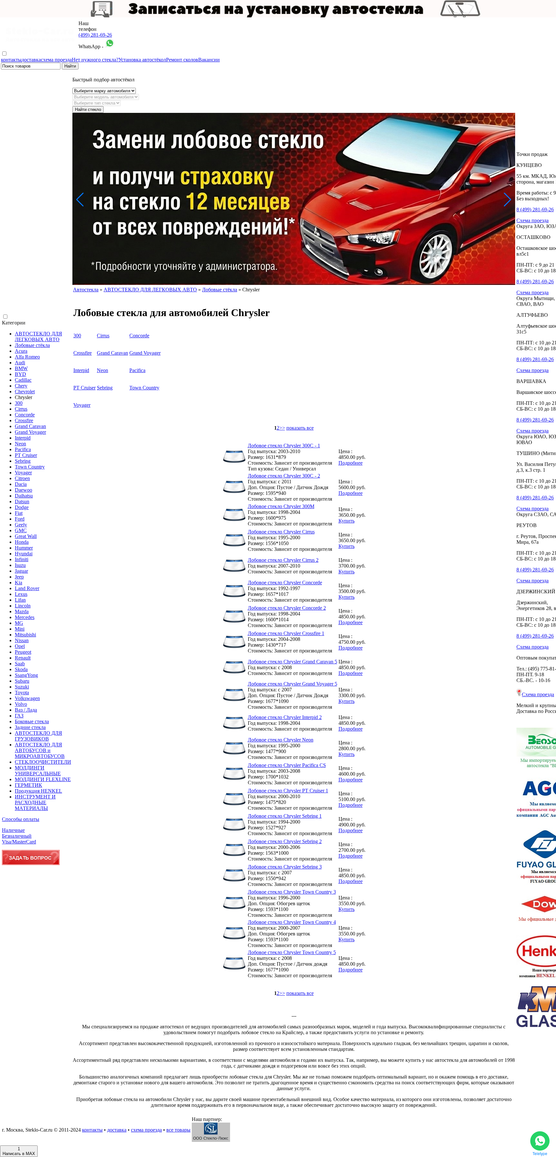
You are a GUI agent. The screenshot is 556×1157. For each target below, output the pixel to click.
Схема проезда (532, 220)
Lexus (21, 594)
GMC (21, 530)
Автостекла (85, 289)
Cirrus (21, 409)
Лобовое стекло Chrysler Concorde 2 (287, 608)
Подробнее (350, 463)
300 (19, 403)
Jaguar (21, 571)
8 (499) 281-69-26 (535, 209)
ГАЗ (19, 715)
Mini (19, 629)
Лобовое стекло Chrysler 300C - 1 (284, 445)
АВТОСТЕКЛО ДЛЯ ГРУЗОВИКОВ (38, 736)
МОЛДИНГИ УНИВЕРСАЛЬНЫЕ (38, 770)
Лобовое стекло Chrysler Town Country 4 (292, 922)
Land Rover (27, 588)
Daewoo (23, 490)
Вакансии (209, 59)
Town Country (30, 466)
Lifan (20, 600)
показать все (300, 428)
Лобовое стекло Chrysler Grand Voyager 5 (292, 684)
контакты (11, 59)
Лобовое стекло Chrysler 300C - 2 (284, 475)
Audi (20, 362)
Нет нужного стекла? (95, 59)
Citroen (22, 478)
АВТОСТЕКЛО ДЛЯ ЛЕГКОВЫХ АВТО (38, 336)
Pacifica (23, 449)
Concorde (25, 414)
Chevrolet (25, 391)
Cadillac (23, 380)
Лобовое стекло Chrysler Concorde (285, 582)
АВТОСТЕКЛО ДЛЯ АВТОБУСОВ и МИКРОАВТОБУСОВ (40, 750)
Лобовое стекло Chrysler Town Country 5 (292, 952)
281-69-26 (95, 35)
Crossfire (24, 420)
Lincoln (23, 605)
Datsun (22, 501)
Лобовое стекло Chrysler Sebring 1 (285, 816)
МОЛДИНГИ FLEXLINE (43, 779)
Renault (23, 657)
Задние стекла (30, 727)
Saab (20, 663)
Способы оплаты (20, 819)
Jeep (19, 576)
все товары (178, 1130)
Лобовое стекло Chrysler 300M (281, 506)
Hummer (24, 548)
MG (19, 623)
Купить (346, 521)
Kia (18, 582)
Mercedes (24, 617)
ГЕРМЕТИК (28, 785)
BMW (21, 368)
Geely (21, 524)
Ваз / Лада (26, 710)
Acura (21, 351)
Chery (21, 385)
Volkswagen (27, 698)
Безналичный (17, 836)
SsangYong (26, 675)
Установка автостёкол (142, 59)
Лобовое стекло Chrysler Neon (280, 739)
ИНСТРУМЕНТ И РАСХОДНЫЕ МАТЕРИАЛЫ (35, 802)
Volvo (21, 704)
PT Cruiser (26, 455)
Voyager (23, 472)
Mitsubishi (25, 634)
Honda (22, 542)
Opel (20, 646)
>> (282, 428)
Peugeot (23, 652)
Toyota (22, 692)
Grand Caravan (30, 426)
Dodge (22, 507)
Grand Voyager (30, 432)
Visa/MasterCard (19, 841)
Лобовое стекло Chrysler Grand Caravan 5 (292, 661)
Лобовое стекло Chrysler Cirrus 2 (283, 560)
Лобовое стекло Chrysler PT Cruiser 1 (288, 790)
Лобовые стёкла (32, 345)
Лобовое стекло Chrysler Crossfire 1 (286, 633)
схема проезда (56, 59)
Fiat (19, 513)
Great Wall (26, 536)
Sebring (23, 461)
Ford (19, 519)
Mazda (22, 611)
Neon (20, 443)
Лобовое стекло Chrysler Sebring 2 (285, 841)
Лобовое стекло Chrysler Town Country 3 (292, 892)
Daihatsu (24, 495)
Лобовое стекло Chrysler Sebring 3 (285, 867)
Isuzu (20, 565)
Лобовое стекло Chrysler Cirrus (281, 531)
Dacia (21, 484)
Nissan (22, 640)
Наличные (13, 830)
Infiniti (21, 559)
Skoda (21, 669)
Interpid (23, 438)
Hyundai (23, 553)
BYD (20, 374)
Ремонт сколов (182, 59)
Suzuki (22, 686)
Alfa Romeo (27, 357)
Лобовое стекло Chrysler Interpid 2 (285, 717)
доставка (31, 59)
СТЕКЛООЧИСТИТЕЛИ (43, 762)
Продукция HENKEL (38, 791)
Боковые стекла (32, 721)
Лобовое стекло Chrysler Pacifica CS (287, 765)
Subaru (22, 681)
